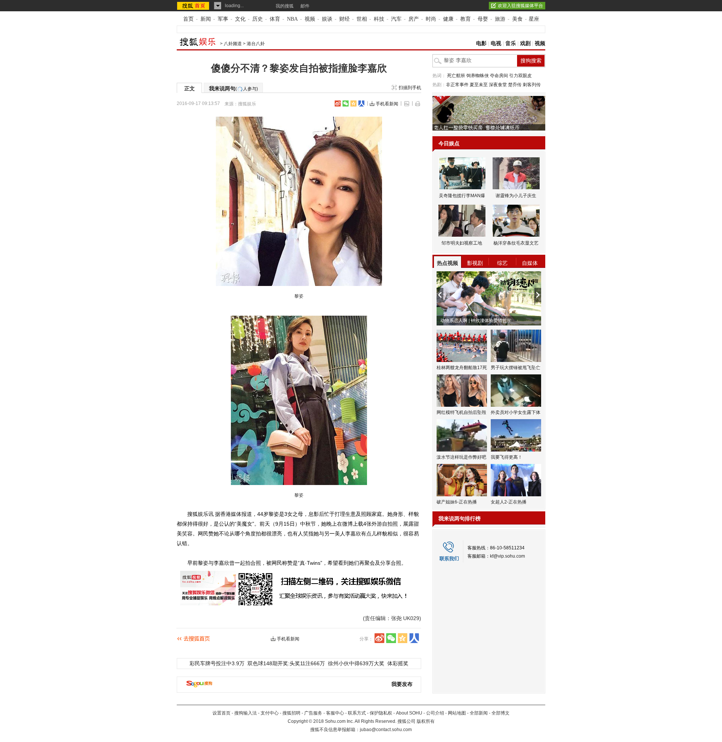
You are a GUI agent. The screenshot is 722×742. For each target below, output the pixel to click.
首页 (188, 19)
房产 (413, 19)
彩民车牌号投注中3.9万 (217, 663)
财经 (344, 19)
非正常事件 (457, 84)
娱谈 (327, 19)
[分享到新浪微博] (338, 103)
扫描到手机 (410, 87)
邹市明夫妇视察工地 (461, 243)
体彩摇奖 (397, 663)
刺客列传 (532, 84)
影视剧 (475, 263)
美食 (517, 19)
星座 (534, 19)
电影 (481, 43)
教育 (465, 19)
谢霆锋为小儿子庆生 (516, 195)
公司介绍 (435, 713)
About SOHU (409, 713)
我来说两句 (233, 88)
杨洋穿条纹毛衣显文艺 (515, 243)
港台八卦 (256, 43)
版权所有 (426, 721)
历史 (257, 19)
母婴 (483, 19)
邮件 (304, 6)
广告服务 (313, 713)
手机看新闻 (387, 103)
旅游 (500, 19)
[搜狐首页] (194, 5)
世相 (361, 19)
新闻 (205, 19)
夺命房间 (499, 75)
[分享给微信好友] (391, 638)
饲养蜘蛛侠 (477, 75)
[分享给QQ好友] (353, 103)
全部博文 (500, 713)
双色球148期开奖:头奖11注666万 (286, 663)
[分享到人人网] (361, 103)
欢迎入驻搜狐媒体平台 (520, 5)
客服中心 (335, 713)
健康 (448, 19)
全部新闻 (479, 713)
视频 (310, 19)
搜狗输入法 (245, 713)
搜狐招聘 (291, 713)
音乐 (510, 43)
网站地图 (457, 713)
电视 (496, 43)
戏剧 (525, 43)
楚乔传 (515, 84)
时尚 (431, 19)
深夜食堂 (498, 84)
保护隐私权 (381, 713)
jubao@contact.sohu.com (386, 729)
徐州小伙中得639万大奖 (356, 663)
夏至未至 (479, 84)
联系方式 (357, 713)
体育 (275, 19)
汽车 (396, 19)
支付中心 (270, 713)
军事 (223, 19)
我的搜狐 (285, 6)
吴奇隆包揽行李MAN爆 (462, 195)
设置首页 (221, 713)
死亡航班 (456, 75)
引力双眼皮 (520, 75)
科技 (379, 19)
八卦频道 (233, 43)
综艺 (502, 263)
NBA (292, 19)
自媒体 (530, 263)
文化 (240, 19)
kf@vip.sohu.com (507, 556)
